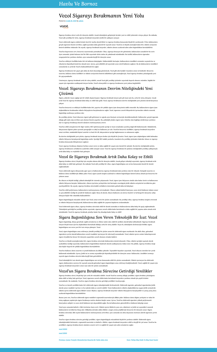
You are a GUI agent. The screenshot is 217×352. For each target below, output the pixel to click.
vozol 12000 (63, 333)
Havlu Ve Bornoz (78, 3)
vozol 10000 (63, 329)
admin (81, 21)
